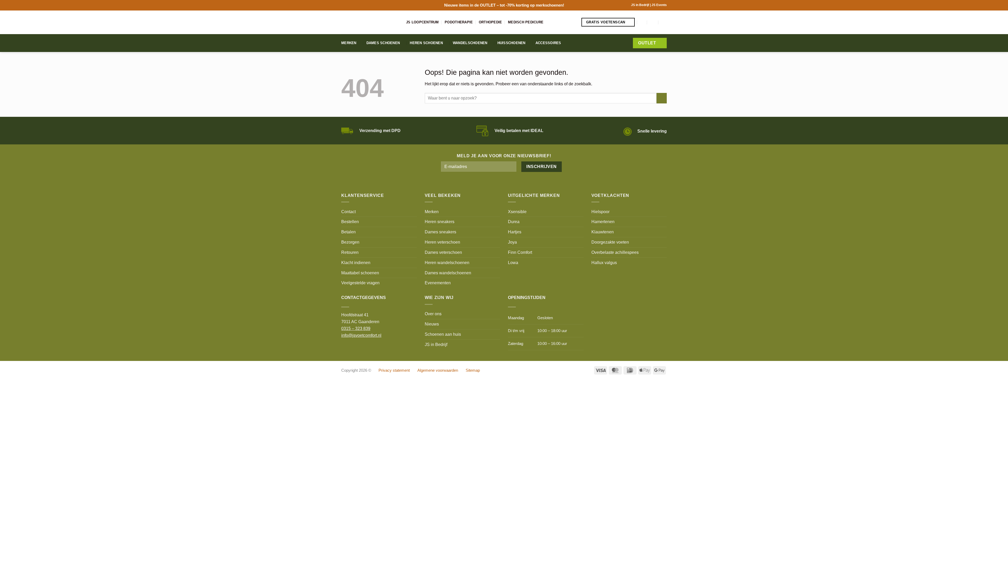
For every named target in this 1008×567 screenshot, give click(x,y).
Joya (512, 242)
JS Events (659, 5)
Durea (513, 221)
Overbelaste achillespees (615, 252)
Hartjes (514, 231)
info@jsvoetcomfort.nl (361, 335)
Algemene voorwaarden (437, 370)
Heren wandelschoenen (447, 262)
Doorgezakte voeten (610, 242)
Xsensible (517, 211)
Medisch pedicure (525, 22)
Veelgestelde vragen (360, 282)
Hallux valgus (604, 262)
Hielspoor (600, 211)
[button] (642, 22)
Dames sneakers (440, 231)
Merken (348, 43)
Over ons (433, 313)
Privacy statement (394, 370)
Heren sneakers (439, 221)
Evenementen (438, 282)
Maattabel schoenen (360, 272)
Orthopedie (490, 22)
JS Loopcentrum (422, 22)
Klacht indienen (355, 262)
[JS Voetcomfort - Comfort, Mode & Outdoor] (369, 22)
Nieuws (432, 324)
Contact (348, 211)
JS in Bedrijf (640, 5)
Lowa (513, 262)
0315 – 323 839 (355, 328)
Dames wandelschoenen (448, 272)
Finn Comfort (520, 252)
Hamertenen (603, 221)
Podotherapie (459, 22)
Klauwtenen (602, 231)
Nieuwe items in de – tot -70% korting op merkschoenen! (504, 5)
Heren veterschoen (442, 242)
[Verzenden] (662, 98)
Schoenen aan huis (443, 334)
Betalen (348, 231)
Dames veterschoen (443, 252)
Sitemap (473, 370)
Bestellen (350, 221)
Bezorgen (350, 242)
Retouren (350, 252)
